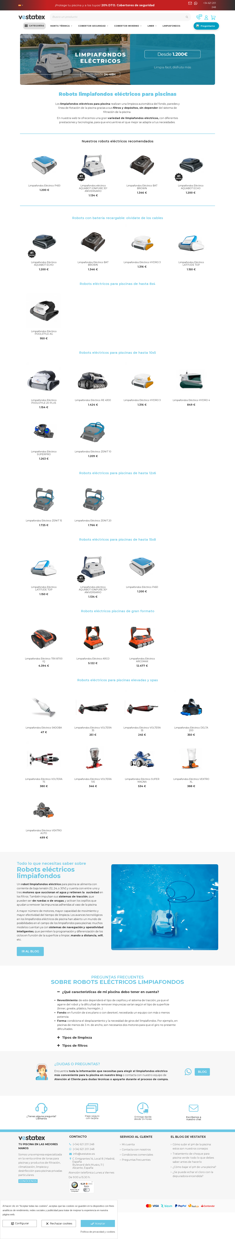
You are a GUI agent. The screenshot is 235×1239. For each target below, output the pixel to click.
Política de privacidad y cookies (97, 1231)
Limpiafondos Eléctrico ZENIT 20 (92, 520)
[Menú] (92, 1183)
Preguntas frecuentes (136, 1159)
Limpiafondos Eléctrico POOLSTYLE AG (44, 332)
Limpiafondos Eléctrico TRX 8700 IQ (44, 660)
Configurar (20, 1224)
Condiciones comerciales (137, 1154)
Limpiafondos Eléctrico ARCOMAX (142, 660)
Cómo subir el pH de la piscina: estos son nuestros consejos (192, 1146)
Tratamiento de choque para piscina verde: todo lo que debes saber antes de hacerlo (193, 1157)
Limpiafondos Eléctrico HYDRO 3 (142, 262)
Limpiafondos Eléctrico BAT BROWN (141, 187)
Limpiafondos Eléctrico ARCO (93, 658)
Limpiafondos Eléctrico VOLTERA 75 (43, 780)
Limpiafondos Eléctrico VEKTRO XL (191, 780)
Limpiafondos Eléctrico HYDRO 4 (191, 400)
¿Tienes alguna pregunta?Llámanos (41, 1117)
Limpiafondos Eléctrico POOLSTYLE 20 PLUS (44, 401)
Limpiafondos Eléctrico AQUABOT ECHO (191, 187)
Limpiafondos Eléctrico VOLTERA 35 (93, 729)
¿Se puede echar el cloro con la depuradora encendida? (193, 1174)
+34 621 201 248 (209, 5)
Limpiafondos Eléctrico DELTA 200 (191, 729)
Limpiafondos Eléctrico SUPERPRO (44, 453)
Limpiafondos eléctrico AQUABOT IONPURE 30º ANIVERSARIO (93, 188)
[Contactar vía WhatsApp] (195, 5)
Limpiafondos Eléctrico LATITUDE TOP (191, 263)
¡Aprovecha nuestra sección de (105, 5)
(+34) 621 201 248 (83, 1144)
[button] (34, 26)
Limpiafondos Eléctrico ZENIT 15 (44, 520)
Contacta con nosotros (136, 1149)
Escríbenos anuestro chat (193, 1118)
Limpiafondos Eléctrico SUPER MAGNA (142, 780)
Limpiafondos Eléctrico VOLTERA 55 (142, 729)
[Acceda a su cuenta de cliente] (206, 17)
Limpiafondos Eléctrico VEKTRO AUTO (44, 832)
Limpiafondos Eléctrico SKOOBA (44, 727)
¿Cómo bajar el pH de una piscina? (194, 1167)
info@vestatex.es (84, 1153)
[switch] (86, 1190)
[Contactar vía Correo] (190, 5)
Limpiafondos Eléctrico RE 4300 (93, 400)
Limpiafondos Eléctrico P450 (44, 185)
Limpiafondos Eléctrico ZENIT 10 (93, 451)
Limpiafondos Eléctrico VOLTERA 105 (93, 780)
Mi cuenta (128, 1144)
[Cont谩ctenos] (199, 17)
